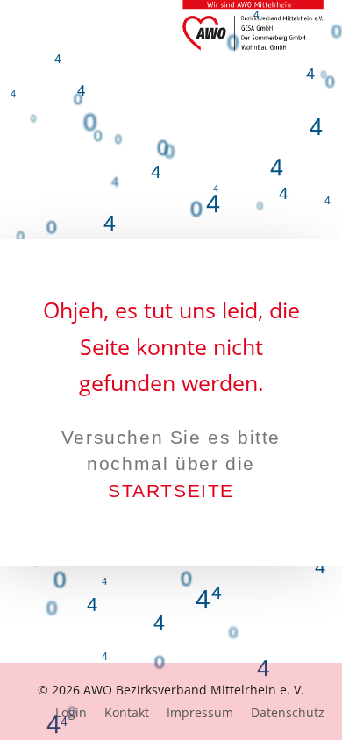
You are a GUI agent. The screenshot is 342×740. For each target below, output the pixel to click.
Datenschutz (287, 712)
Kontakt (126, 712)
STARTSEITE (171, 490)
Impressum (200, 712)
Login (71, 712)
